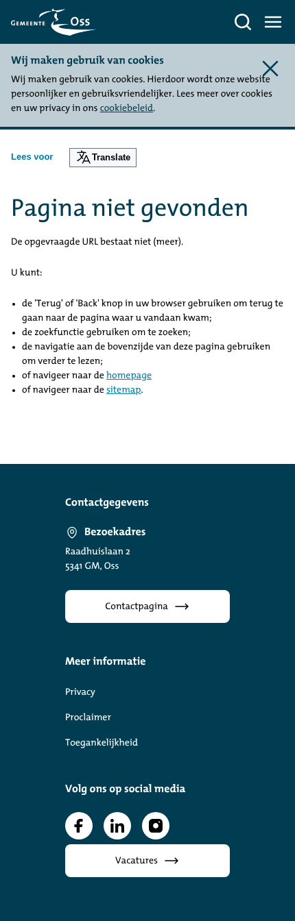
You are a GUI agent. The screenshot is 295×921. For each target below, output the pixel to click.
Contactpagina (136, 607)
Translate (111, 157)
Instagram (155, 825)
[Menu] (273, 22)
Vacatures (136, 861)
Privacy (80, 692)
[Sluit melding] (270, 68)
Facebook (79, 825)
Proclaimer (88, 718)
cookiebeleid (126, 108)
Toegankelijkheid (101, 743)
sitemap (123, 390)
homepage (129, 376)
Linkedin (117, 825)
